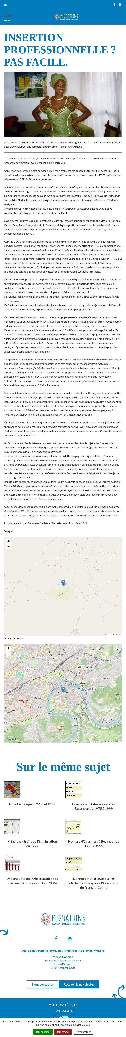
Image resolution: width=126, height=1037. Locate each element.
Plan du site (63, 1010)
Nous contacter (42, 984)
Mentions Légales (63, 1005)
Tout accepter (43, 1031)
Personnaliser (83, 1031)
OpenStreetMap (117, 635)
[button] (63, 583)
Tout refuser (63, 1031)
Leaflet (108, 635)
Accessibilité (63, 1016)
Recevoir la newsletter (79, 984)
